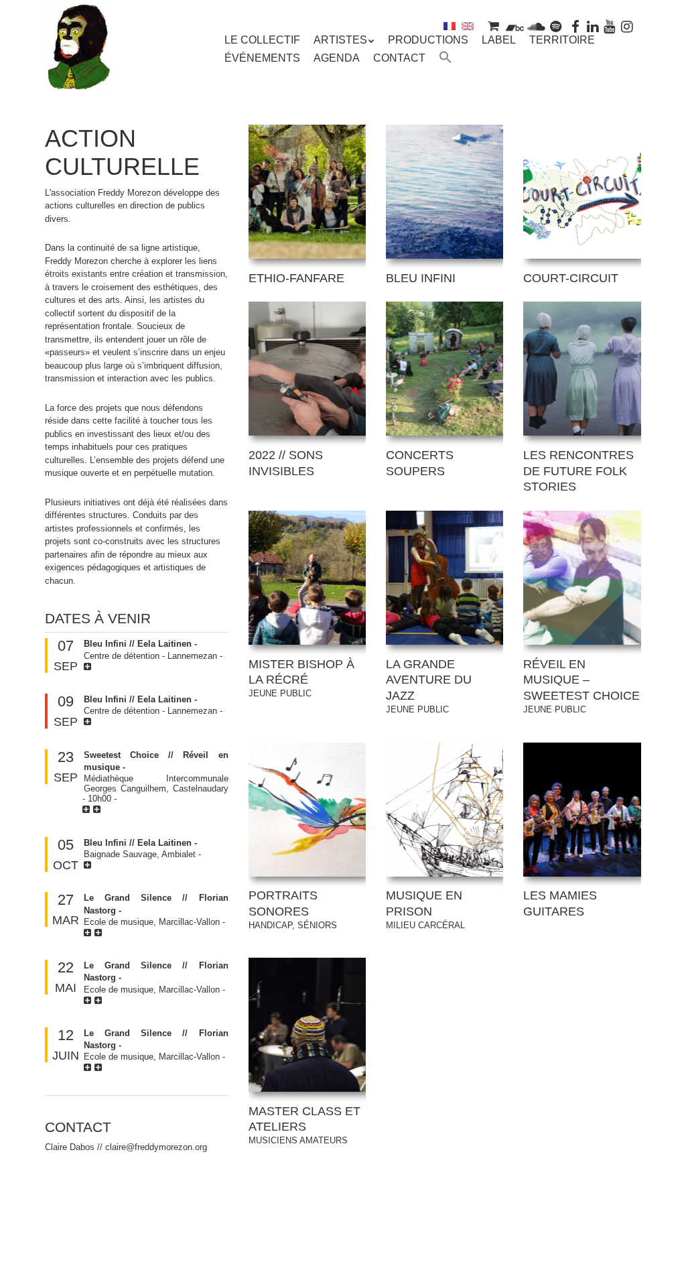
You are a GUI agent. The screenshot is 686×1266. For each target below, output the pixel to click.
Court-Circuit (570, 278)
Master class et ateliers (304, 1125)
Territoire (562, 40)
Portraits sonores (293, 909)
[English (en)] (468, 25)
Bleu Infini (421, 278)
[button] (445, 59)
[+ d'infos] (89, 666)
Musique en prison (425, 909)
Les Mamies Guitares (560, 903)
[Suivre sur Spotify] (556, 25)
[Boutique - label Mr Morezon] (493, 25)
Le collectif (262, 40)
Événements (262, 58)
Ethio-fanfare (296, 278)
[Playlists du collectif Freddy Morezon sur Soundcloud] (536, 25)
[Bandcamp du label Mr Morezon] (515, 25)
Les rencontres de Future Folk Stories (578, 471)
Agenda (337, 58)
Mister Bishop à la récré (301, 678)
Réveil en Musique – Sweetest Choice (581, 685)
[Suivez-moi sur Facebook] (575, 25)
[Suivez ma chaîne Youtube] (610, 25)
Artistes (340, 40)
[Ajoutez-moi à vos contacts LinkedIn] (593, 25)
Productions (428, 40)
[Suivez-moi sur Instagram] (627, 25)
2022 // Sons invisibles (286, 463)
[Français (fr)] (449, 25)
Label (499, 40)
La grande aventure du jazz (429, 685)
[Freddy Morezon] (78, 71)
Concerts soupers (420, 463)
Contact (399, 58)
